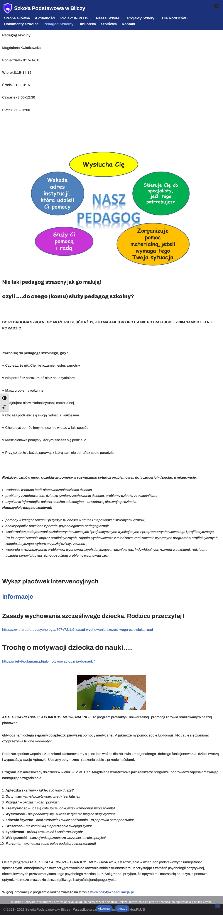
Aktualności (45, 18)
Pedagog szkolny (58, 24)
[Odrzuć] (217, 905)
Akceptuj (104, 908)
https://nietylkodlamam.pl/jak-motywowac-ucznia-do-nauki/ (48, 661)
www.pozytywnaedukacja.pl (112, 892)
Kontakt (128, 24)
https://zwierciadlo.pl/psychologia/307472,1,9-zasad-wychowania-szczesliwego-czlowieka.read (77, 629)
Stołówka (109, 24)
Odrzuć (122, 908)
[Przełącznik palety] (217, 6)
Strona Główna (17, 18)
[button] (90, 18)
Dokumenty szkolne (21, 24)
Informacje (17, 596)
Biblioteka (87, 24)
